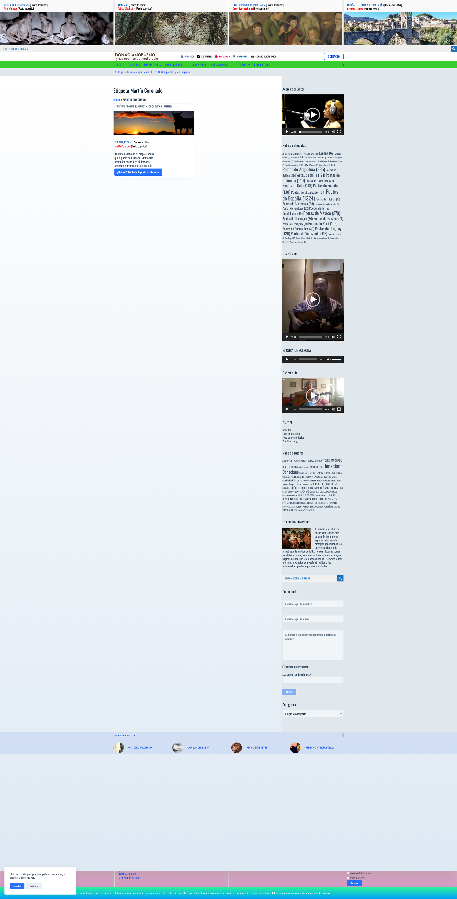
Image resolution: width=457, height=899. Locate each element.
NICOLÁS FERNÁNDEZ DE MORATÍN (294, 502)
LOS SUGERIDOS (174, 64)
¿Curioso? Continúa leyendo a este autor (138, 173)
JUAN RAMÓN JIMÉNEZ (303, 491)
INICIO (119, 64)
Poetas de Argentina (303, 169)
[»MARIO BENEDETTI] (236, 747)
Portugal (290, 238)
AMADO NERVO (314, 460)
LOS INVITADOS (198, 64)
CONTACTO (334, 56)
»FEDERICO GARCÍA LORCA (319, 747)
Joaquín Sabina (295, 484)
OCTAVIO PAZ (326, 502)
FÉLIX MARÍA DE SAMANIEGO (312, 476)
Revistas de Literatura (360, 873)
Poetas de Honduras (295, 208)
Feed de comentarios (293, 437)
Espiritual (119, 106)
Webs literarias (356, 878)
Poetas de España (310, 194)
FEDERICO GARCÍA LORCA (319, 472)
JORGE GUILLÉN (307, 484)
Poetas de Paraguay (295, 224)
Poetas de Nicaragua (297, 218)
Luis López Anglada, (292, 165)
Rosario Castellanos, (322, 238)
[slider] (310, 132)
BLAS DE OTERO (289, 467)
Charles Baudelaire (303, 467)
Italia (303, 157)
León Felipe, (325, 161)
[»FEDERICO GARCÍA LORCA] (295, 747)
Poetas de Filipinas (328, 199)
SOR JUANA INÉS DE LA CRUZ (304, 510)
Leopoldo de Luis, (312, 161)
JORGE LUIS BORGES (323, 484)
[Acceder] (342, 64)
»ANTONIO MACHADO (140, 747)
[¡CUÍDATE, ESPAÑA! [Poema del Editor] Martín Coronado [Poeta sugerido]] (154, 123)
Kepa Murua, (299, 161)
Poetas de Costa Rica (320, 180)
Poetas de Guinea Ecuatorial (327, 204)
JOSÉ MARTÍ (314, 487)
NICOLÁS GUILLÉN (313, 502)
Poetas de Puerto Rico (298, 228)
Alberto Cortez (287, 460)
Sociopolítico (154, 106)
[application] (313, 114)
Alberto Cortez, (288, 153)
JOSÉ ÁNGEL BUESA (329, 488)
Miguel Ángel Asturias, (309, 165)
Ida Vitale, (295, 157)
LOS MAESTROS (152, 64)
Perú (334, 165)
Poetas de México (321, 213)
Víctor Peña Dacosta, (298, 241)
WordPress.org (290, 441)
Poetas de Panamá (328, 218)
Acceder (286, 430)
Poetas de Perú (322, 223)
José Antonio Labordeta (317, 157)
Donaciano (333, 465)
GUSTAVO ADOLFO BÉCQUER (308, 480)
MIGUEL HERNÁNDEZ (320, 499)
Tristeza (168, 106)
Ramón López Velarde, (304, 238)
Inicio (116, 99)
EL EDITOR (241, 64)
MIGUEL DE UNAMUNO (302, 499)
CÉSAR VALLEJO (316, 467)
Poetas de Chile (310, 175)
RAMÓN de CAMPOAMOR (313, 506)
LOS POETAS (133, 64)
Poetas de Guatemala (298, 203)
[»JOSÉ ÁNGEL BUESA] (177, 747)
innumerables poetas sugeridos (298, 566)
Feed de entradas (291, 433)
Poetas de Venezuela (309, 233)
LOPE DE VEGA (326, 491)
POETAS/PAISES (219, 64)
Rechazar (34, 886)
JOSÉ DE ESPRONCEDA (300, 488)
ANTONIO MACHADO (331, 460)
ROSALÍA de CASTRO (332, 506)
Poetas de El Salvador (308, 192)
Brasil (314, 153)
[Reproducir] (287, 132)
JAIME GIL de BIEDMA (328, 480)
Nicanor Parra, (324, 165)
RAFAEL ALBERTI (295, 506)
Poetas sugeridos (136, 106)
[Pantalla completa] (339, 132)
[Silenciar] (333, 132)
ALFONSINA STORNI (301, 460)
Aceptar (17, 886)
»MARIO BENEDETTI (256, 747)
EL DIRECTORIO (262, 64)
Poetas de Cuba (297, 185)
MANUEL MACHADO (321, 495)
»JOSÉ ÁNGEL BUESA (198, 747)
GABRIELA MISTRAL (331, 476)
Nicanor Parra (333, 499)
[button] (313, 115)
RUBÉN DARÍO (287, 510)
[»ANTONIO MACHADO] (118, 747)
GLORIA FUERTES (289, 480)
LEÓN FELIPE (316, 491)
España (326, 153)
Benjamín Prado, (302, 153)
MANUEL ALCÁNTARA (306, 495)
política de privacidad (296, 667)
